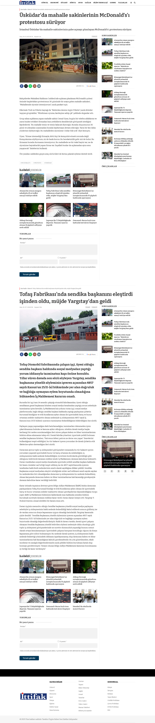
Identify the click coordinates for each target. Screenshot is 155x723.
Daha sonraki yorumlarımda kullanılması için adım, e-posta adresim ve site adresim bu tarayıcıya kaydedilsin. (58, 267)
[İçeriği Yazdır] (39, 86)
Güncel (44, 3)
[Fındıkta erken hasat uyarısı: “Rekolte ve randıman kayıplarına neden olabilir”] (107, 69)
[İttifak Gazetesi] (27, 4)
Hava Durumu (54, 710)
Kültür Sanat (54, 707)
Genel (88, 307)
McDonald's (26, 163)
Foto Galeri (82, 701)
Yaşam (81, 685)
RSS (109, 710)
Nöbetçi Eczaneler (85, 711)
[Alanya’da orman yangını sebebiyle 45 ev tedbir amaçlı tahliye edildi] (32, 180)
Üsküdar (48, 163)
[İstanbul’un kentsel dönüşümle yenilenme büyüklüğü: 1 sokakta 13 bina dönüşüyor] (107, 159)
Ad (21, 258)
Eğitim (52, 704)
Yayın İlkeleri (112, 697)
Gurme (113, 3)
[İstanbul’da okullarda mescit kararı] (107, 134)
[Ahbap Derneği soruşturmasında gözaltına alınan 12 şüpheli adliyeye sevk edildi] (32, 210)
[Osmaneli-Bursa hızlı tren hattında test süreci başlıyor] (85, 210)
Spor (80, 3)
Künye (110, 687)
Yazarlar (122, 3)
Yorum (23, 243)
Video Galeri (83, 704)
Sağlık (88, 3)
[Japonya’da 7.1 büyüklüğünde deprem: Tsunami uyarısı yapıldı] (58, 210)
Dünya (73, 3)
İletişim (110, 691)
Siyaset (64, 3)
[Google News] (91, 86)
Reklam (110, 694)
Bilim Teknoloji (100, 3)
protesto (38, 163)
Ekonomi (54, 3)
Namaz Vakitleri (84, 707)
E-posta (63, 258)
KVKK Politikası (113, 707)
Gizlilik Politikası (113, 700)
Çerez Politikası (113, 704)
